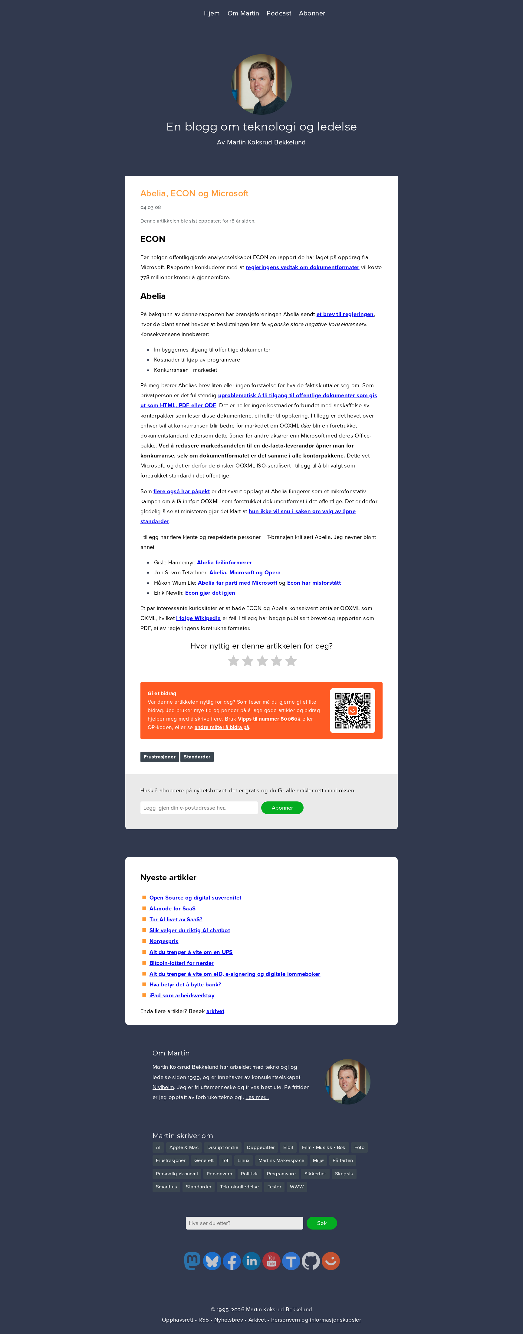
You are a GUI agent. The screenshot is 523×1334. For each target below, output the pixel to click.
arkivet (215, 1011)
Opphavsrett (177, 1319)
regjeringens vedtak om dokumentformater (303, 267)
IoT (225, 1160)
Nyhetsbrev (228, 1319)
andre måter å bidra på (222, 727)
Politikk (249, 1174)
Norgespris (164, 941)
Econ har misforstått (314, 582)
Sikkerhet (315, 1174)
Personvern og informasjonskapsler (316, 1319)
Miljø (318, 1160)
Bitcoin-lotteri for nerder (182, 963)
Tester (274, 1187)
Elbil (288, 1147)
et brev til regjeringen (345, 314)
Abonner (312, 13)
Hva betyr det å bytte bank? (185, 984)
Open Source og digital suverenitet (195, 897)
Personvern (219, 1174)
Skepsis (344, 1174)
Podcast (279, 13)
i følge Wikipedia (198, 618)
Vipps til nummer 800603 (269, 719)
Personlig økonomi (177, 1174)
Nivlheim (163, 1087)
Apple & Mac (184, 1147)
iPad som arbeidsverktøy (182, 995)
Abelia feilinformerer (224, 562)
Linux (244, 1160)
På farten (343, 1160)
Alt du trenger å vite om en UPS (191, 952)
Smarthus (166, 1187)
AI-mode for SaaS (173, 908)
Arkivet (257, 1319)
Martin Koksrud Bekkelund (266, 142)
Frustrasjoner (160, 757)
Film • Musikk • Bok (324, 1147)
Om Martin (243, 13)
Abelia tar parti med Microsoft (237, 582)
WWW (297, 1187)
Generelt (204, 1160)
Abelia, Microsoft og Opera (245, 572)
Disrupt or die (222, 1147)
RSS (204, 1319)
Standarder (197, 757)
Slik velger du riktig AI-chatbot (190, 930)
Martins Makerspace (281, 1160)
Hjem (212, 13)
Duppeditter (261, 1147)
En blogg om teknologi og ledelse (261, 126)
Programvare (281, 1174)
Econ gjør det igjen (210, 592)
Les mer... (257, 1097)
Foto (359, 1147)
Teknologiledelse (239, 1187)
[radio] (232, 662)
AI (158, 1147)
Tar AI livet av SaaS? (176, 919)
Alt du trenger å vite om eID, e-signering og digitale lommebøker (235, 974)
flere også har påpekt (181, 491)
